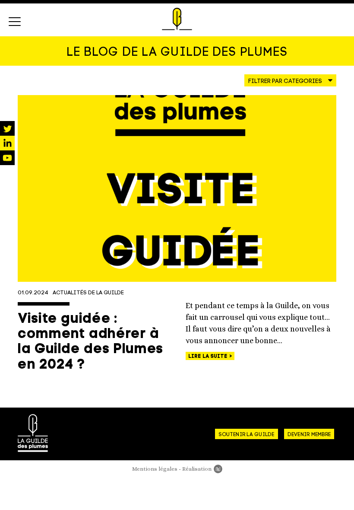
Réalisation (202, 468)
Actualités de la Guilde (88, 293)
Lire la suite (208, 356)
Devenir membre (309, 434)
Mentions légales (154, 468)
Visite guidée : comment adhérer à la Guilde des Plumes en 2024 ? (90, 342)
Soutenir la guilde (246, 434)
